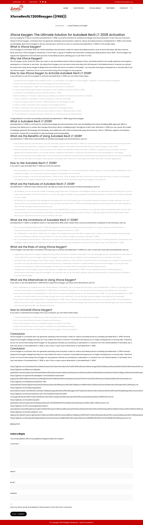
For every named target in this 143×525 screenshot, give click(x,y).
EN (24, 2)
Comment (15, 444)
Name (13, 471)
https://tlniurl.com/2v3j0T (78, 26)
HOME (65, 8)
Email (12, 482)
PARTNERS (110, 8)
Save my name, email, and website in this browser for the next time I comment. (41, 507)
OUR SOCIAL (33, 2)
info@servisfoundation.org (124, 2)
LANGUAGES (17, 2)
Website (13, 493)
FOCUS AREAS (95, 8)
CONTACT (124, 8)
